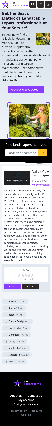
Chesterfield (18, 321)
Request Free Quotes (24, 89)
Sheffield (17, 348)
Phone (30, 286)
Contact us (35, 396)
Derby (16, 341)
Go (42, 153)
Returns (37, 411)
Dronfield (17, 328)
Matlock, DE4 (39, 181)
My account (26, 400)
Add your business (26, 404)
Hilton (16, 361)
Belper (15, 314)
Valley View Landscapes (40, 173)
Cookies (26, 414)
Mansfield (18, 334)
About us (16, 396)
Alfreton (16, 301)
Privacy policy (18, 411)
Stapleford (18, 354)
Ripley (15, 308)
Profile (12, 286)
